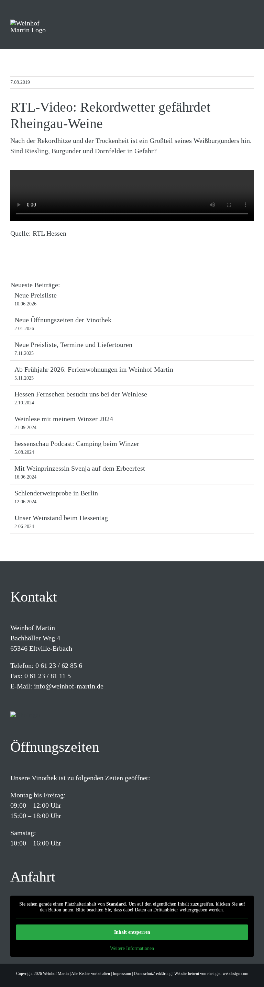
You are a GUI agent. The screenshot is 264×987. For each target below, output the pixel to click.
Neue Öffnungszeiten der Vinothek (62, 320)
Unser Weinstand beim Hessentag (61, 517)
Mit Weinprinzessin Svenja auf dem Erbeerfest (79, 468)
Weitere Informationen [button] (132, 948)
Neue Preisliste (35, 295)
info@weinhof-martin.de (68, 686)
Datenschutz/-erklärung (153, 973)
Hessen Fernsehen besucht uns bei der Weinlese (80, 394)
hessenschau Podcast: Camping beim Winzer (76, 443)
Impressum (122, 973)
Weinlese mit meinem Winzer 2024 (63, 419)
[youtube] (34, 701)
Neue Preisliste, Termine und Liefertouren (73, 344)
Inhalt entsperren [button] (132, 932)
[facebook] (12, 701)
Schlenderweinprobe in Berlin (56, 493)
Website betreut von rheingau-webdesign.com (211, 973)
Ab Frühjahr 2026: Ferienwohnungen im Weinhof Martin (93, 369)
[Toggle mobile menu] (248, 28)
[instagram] (23, 701)
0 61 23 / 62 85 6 (58, 665)
